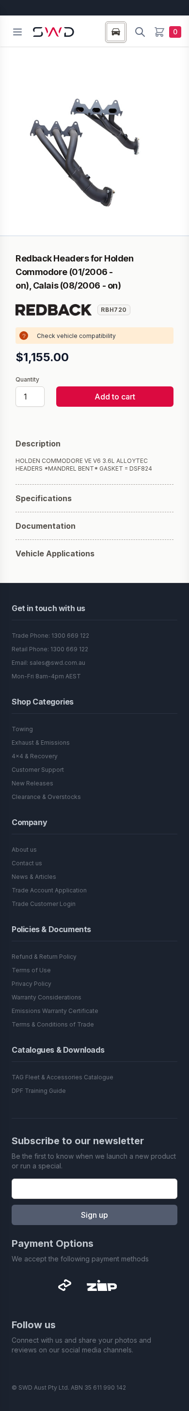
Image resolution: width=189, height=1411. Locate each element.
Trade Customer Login (44, 903)
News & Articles (34, 876)
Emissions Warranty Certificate (55, 1010)
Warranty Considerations (46, 997)
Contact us (27, 863)
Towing (22, 729)
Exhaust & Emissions (41, 742)
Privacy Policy (31, 983)
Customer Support (38, 769)
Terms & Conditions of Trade (53, 1024)
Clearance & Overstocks (46, 796)
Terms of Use (31, 970)
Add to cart (114, 396)
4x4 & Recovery (35, 756)
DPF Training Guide (39, 1090)
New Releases (32, 783)
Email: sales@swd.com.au (48, 662)
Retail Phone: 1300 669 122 (50, 649)
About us (24, 849)
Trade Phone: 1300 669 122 (50, 635)
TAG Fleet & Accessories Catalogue (62, 1077)
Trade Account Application (49, 890)
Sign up (94, 1215)
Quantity (27, 380)
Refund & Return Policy (44, 956)
